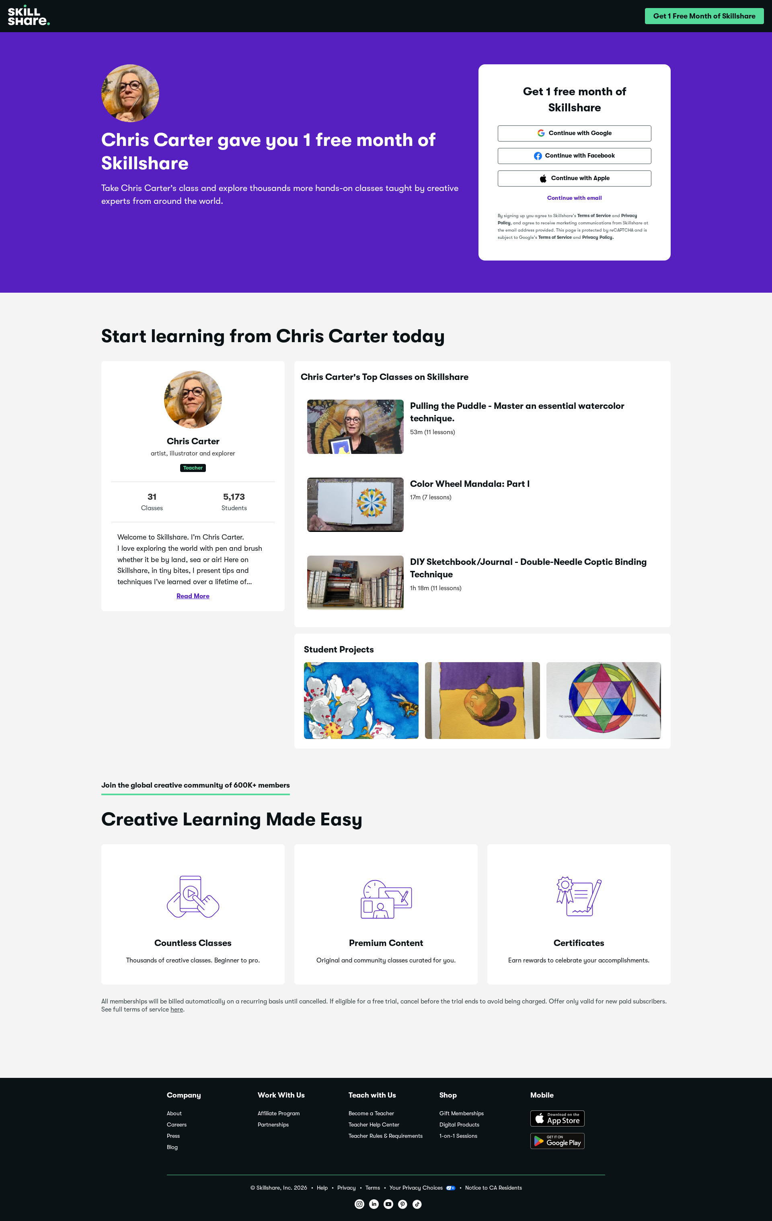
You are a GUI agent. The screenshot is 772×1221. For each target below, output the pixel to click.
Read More (193, 596)
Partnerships (273, 1125)
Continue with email (574, 198)
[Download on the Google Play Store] (567, 1142)
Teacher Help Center (374, 1125)
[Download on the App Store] (567, 1119)
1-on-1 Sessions (458, 1136)
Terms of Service (594, 215)
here (176, 1009)
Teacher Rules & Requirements (386, 1136)
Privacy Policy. (598, 237)
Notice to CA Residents (493, 1188)
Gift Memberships (461, 1113)
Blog (172, 1147)
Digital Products (459, 1125)
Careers (177, 1125)
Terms (372, 1188)
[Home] (29, 16)
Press (173, 1136)
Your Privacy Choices (416, 1187)
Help (322, 1188)
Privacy (346, 1188)
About (174, 1113)
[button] (704, 16)
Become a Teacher (371, 1113)
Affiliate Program (279, 1113)
